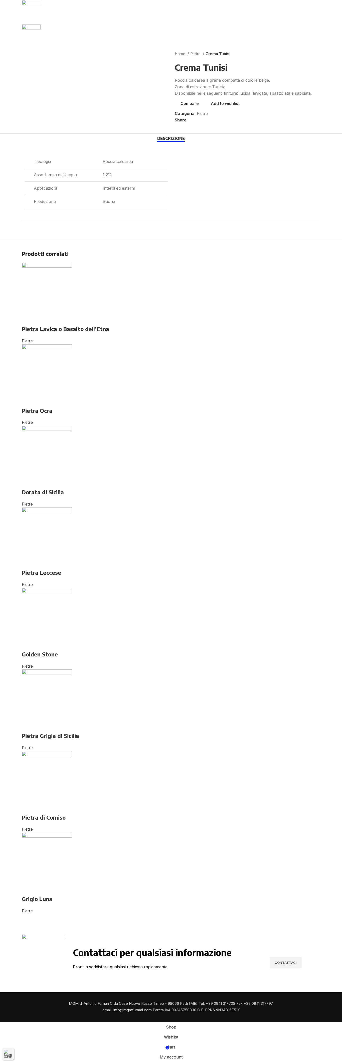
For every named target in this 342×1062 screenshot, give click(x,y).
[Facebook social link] (192, 120)
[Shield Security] (8, 1054)
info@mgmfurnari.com (132, 1010)
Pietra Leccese (41, 572)
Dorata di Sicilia (43, 492)
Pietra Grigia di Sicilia (50, 735)
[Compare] (28, 319)
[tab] (171, 138)
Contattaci (286, 963)
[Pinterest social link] (203, 120)
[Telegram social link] (215, 120)
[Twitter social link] (197, 120)
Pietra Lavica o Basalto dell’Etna (65, 328)
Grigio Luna (37, 898)
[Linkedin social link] (209, 120)
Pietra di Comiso (44, 817)
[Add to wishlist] (42, 319)
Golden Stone (40, 654)
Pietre (196, 53)
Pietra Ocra (37, 410)
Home (180, 53)
